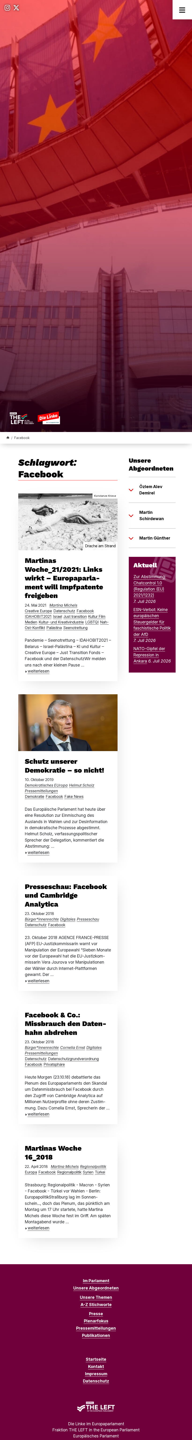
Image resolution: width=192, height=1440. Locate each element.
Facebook (85, 610)
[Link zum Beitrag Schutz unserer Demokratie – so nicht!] (68, 722)
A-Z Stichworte (96, 1304)
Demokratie (34, 796)
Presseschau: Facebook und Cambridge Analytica (66, 895)
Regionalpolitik (93, 1166)
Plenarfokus (96, 1320)
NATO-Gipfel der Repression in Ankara (149, 654)
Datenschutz (64, 610)
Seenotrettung (75, 627)
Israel (57, 616)
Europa (31, 1172)
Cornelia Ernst (72, 1047)
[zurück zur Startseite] (35, 417)
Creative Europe (38, 610)
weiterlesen (38, 671)
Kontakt (96, 1366)
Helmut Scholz (81, 785)
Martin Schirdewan (151, 515)
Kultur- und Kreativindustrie (61, 622)
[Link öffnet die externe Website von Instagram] (7, 8)
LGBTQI (92, 622)
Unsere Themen (96, 1297)
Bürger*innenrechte (42, 919)
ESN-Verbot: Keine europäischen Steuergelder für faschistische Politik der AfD (152, 622)
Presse (96, 1313)
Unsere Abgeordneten (96, 1287)
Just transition (75, 616)
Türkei (100, 1172)
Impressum (96, 1373)
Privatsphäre (54, 1064)
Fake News (74, 796)
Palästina (54, 627)
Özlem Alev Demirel (150, 489)
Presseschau (88, 919)
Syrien (88, 1172)
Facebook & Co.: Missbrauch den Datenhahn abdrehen (65, 1024)
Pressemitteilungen (41, 790)
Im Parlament (96, 1280)
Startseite (96, 1359)
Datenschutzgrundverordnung (73, 1058)
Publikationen (96, 1335)
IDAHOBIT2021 (38, 616)
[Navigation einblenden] (182, 10)
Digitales (67, 919)
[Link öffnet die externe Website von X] (16, 8)
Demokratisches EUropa (46, 785)
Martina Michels (63, 605)
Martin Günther (154, 538)
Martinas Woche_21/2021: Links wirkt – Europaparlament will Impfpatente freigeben (64, 578)
